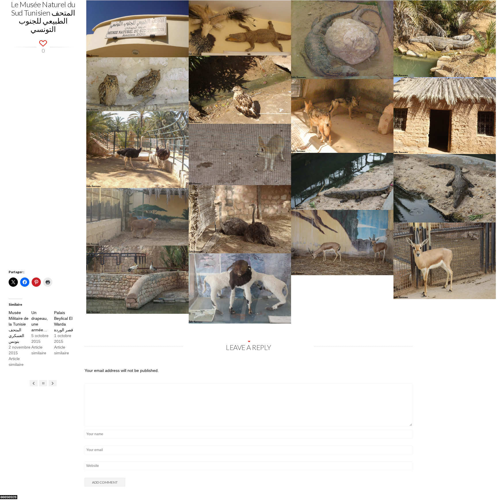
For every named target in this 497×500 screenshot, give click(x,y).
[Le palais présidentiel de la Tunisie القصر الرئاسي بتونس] (52, 383)
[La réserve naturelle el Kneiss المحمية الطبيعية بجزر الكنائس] (33, 383)
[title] (485, 483)
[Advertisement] (43, 169)
